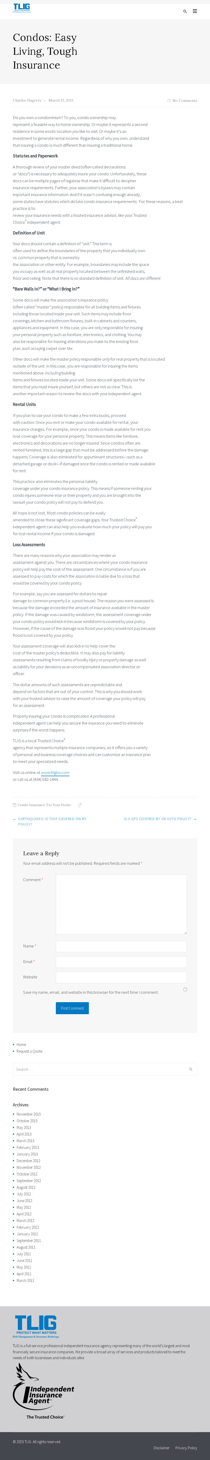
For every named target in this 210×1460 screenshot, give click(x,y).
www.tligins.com (55, 772)
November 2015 (29, 1114)
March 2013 (25, 1140)
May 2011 (24, 1267)
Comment (33, 879)
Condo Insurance (31, 805)
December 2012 (28, 1160)
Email (29, 961)
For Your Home (58, 805)
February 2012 (28, 1227)
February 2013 (28, 1147)
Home (21, 1044)
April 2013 (24, 1134)
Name (29, 946)
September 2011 (29, 1240)
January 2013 (27, 1154)
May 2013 (24, 1127)
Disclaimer (162, 1447)
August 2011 (26, 1247)
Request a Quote (29, 1051)
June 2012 (24, 1200)
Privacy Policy (186, 1447)
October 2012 (27, 1174)
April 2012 (24, 1214)
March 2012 (25, 1220)
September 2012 (29, 1180)
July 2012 (24, 1194)
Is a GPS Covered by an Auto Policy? (158, 818)
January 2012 (27, 1233)
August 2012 (26, 1187)
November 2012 (29, 1167)
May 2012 (24, 1207)
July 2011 (24, 1253)
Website (30, 977)
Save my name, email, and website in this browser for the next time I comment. (91, 992)
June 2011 (24, 1260)
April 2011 (24, 1273)
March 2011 (25, 1280)
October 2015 (27, 1120)
